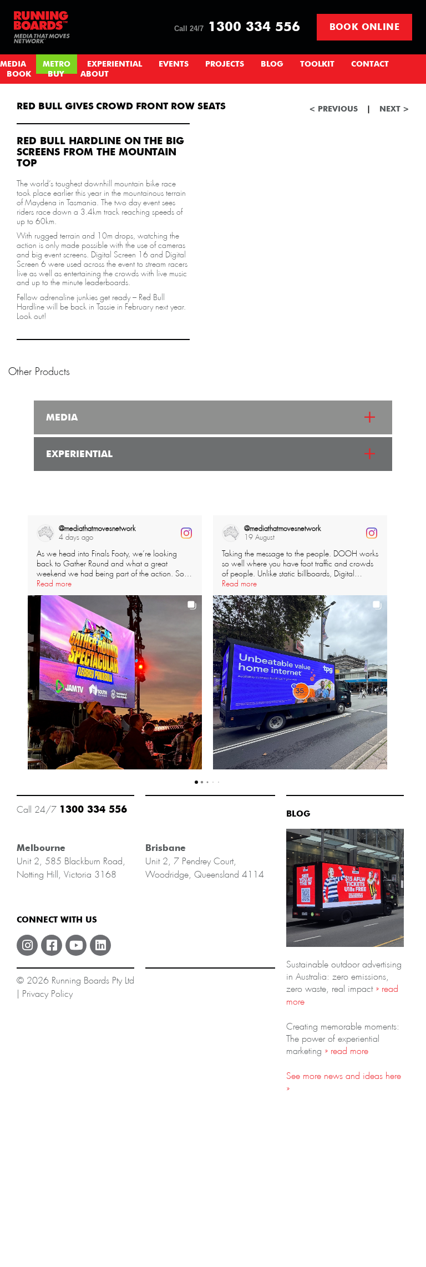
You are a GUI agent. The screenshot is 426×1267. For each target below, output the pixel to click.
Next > (394, 109)
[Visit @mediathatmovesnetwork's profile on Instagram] (45, 533)
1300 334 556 (237, 27)
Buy (56, 74)
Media (13, 64)
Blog (272, 64)
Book (19, 74)
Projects (224, 64)
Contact (370, 64)
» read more (345, 1051)
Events (174, 64)
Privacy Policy (47, 994)
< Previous (333, 109)
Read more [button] (54, 584)
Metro (56, 64)
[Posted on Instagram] (186, 533)
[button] (28, 642)
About (94, 74)
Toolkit (317, 64)
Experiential (114, 64)
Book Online (364, 27)
